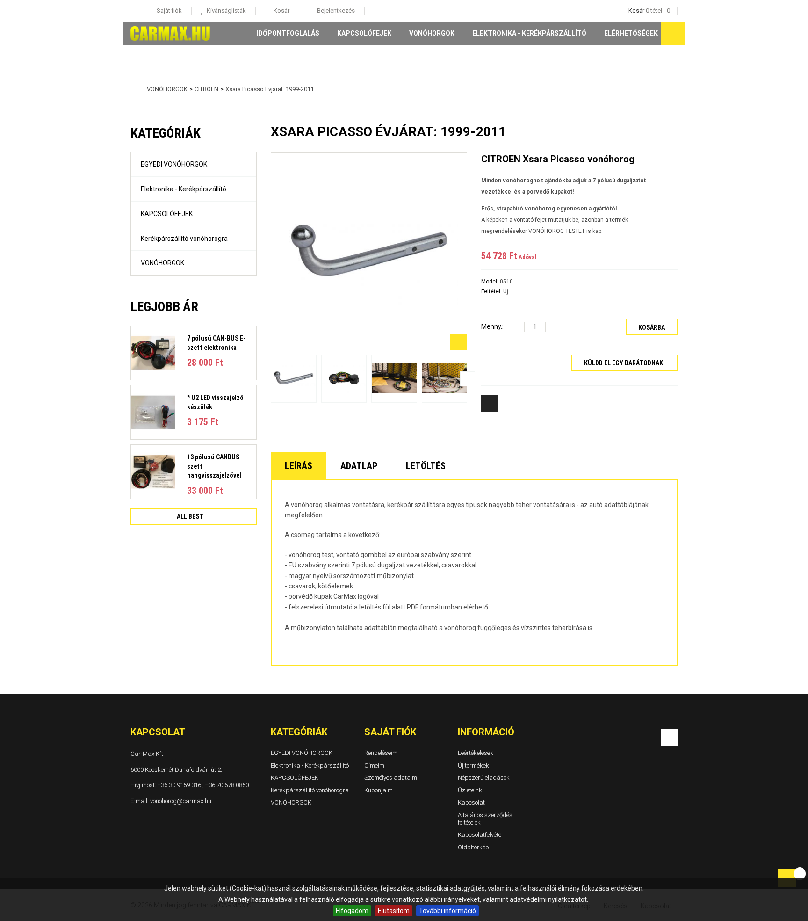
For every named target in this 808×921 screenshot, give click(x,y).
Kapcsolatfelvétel (480, 834)
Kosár (280, 10)
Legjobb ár (164, 306)
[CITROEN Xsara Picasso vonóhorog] (294, 378)
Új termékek (473, 765)
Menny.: (492, 326)
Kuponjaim (378, 790)
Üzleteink (470, 790)
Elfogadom (352, 910)
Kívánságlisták (225, 10)
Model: (490, 281)
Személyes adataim (390, 777)
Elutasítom (394, 910)
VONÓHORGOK (431, 33)
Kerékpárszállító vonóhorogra (184, 238)
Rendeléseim (380, 752)
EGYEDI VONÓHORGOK (174, 164)
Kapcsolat (471, 802)
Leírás (298, 465)
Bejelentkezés (335, 10)
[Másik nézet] (270, 378)
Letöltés (426, 465)
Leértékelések (475, 752)
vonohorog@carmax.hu (180, 801)
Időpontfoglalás (287, 33)
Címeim (374, 765)
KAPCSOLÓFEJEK (364, 33)
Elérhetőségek (631, 33)
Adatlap (359, 465)
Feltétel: (492, 291)
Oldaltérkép (473, 847)
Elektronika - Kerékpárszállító (529, 33)
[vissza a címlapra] (132, 89)
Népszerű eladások (484, 777)
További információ (447, 910)
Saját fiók (390, 732)
